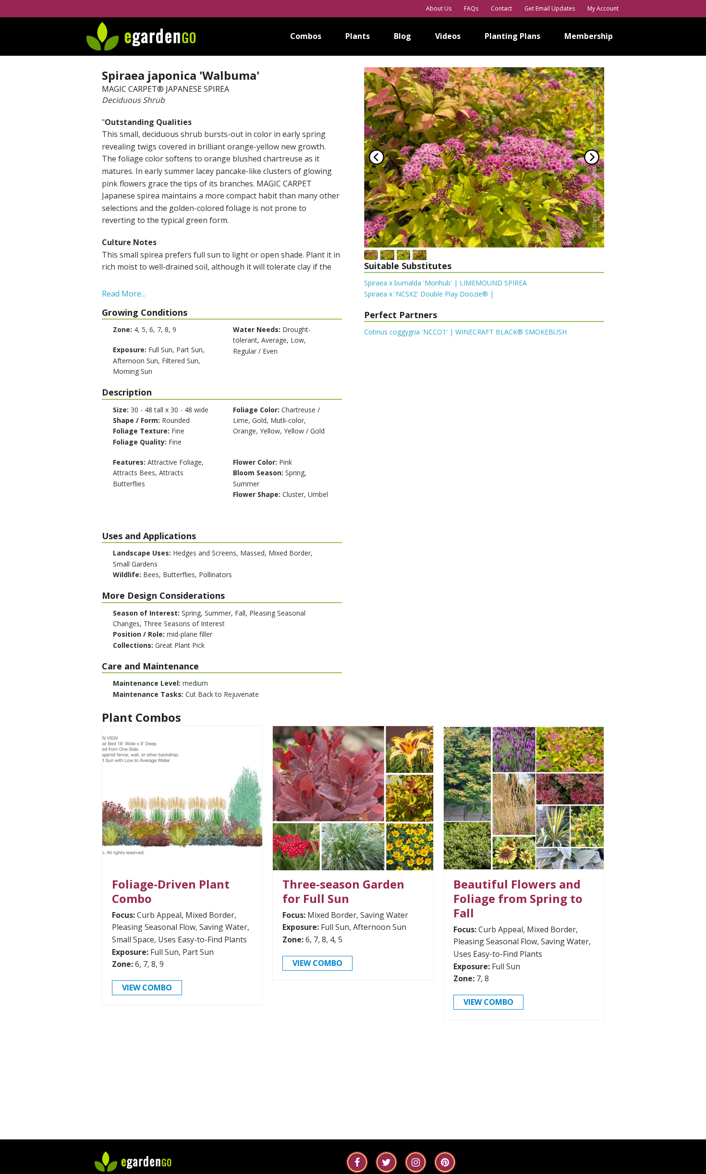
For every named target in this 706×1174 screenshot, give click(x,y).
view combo (147, 987)
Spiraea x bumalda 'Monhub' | (445, 282)
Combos (305, 36)
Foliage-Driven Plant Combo (171, 891)
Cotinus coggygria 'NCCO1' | (465, 331)
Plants (357, 36)
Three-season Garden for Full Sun (343, 891)
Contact (501, 8)
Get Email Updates (549, 8)
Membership (588, 36)
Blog (402, 36)
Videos (448, 36)
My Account (603, 8)
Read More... (124, 293)
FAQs (471, 8)
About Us (438, 8)
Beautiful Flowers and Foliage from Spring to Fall (518, 898)
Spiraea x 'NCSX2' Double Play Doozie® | (429, 293)
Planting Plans (512, 36)
